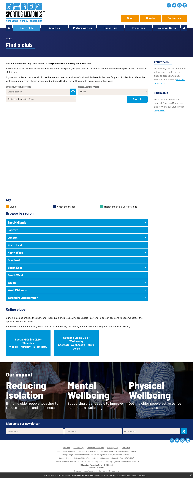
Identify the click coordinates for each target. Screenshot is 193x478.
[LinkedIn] (184, 5)
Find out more (121, 475)
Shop (130, 18)
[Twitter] (174, 5)
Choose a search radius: (89, 87)
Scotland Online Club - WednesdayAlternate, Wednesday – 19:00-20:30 (76, 343)
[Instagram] (179, 5)
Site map (66, 448)
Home (9, 38)
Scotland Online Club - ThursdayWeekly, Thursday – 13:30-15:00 (28, 343)
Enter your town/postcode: (18, 87)
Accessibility (79, 448)
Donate (150, 18)
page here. (159, 110)
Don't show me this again (136, 475)
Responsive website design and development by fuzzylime (96, 471)
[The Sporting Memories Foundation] (25, 12)
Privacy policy (112, 448)
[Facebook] (169, 5)
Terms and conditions (95, 448)
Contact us (174, 18)
